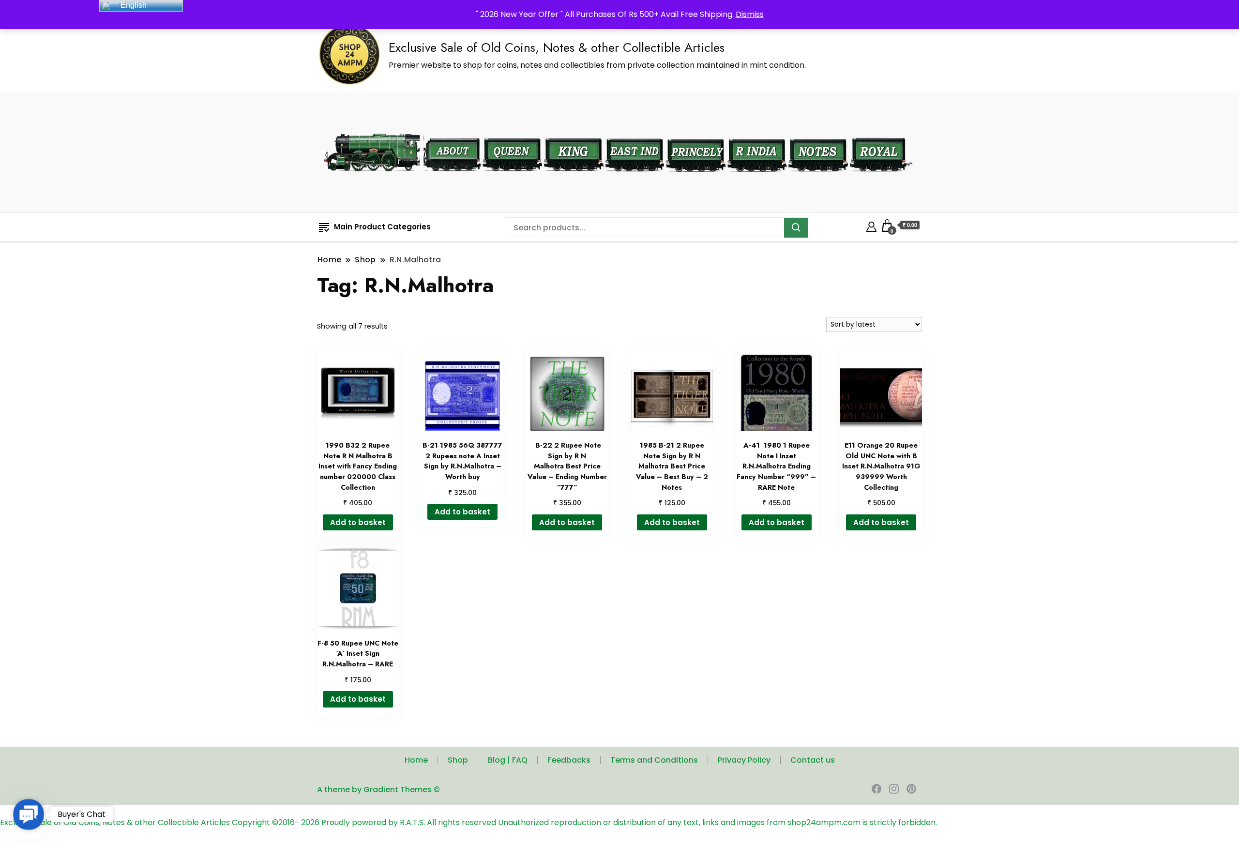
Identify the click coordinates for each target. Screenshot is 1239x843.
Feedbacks (568, 760)
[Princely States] (695, 131)
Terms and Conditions (654, 760)
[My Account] (871, 225)
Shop (458, 760)
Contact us (812, 760)
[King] (574, 131)
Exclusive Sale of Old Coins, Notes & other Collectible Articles (557, 47)
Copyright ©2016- (266, 822)
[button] (28, 814)
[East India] (634, 131)
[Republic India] (756, 131)
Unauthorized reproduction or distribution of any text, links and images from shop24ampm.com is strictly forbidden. (717, 822)
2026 (311, 822)
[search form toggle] (913, 152)
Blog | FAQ (508, 760)
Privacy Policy (744, 760)
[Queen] (512, 131)
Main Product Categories (382, 227)
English (133, 5)
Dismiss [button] (750, 14)
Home (416, 760)
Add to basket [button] (358, 522)
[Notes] (818, 131)
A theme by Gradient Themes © (378, 789)
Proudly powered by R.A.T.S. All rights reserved (408, 822)
